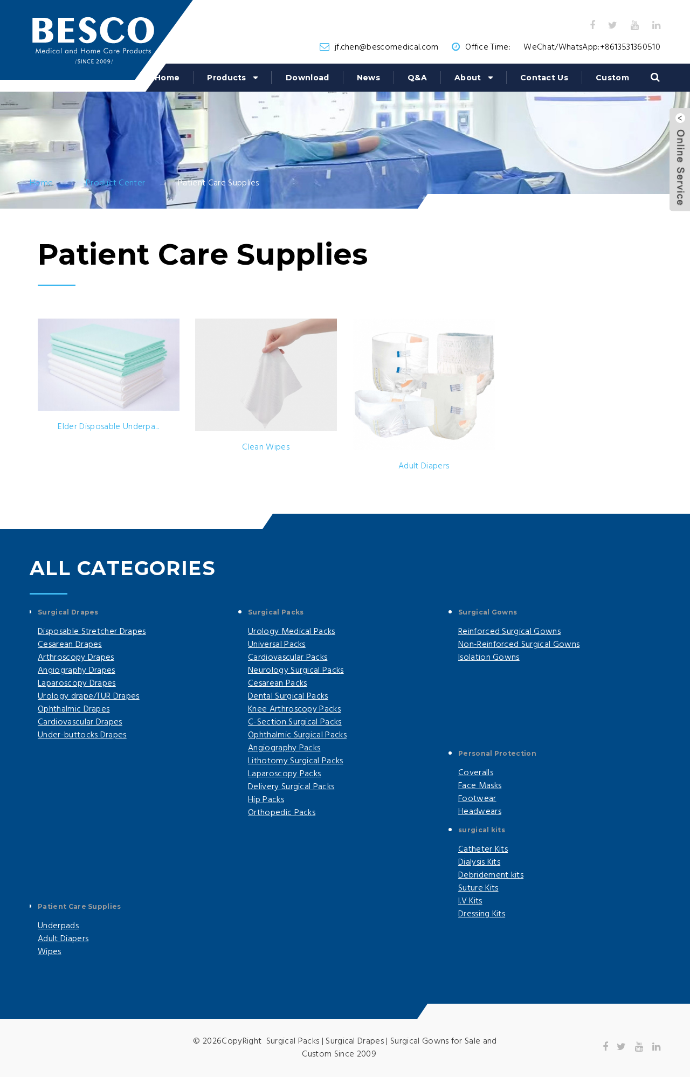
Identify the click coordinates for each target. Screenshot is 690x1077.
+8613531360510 (630, 47)
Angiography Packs (284, 748)
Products (226, 77)
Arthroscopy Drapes (76, 658)
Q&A (417, 77)
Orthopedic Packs (281, 813)
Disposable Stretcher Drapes (92, 632)
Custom (612, 77)
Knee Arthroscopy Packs (294, 709)
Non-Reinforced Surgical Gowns (518, 645)
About (467, 77)
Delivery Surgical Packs (291, 787)
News (368, 77)
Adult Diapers (423, 466)
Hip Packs (266, 800)
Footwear (477, 799)
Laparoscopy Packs (284, 774)
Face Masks (479, 786)
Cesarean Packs (277, 683)
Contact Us (544, 77)
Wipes (49, 952)
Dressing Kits (481, 914)
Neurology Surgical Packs (296, 671)
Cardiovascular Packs (287, 658)
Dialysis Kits (479, 862)
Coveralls (475, 773)
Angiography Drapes (76, 671)
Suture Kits (478, 888)
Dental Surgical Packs (288, 696)
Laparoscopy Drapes (77, 683)
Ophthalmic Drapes (73, 709)
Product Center (115, 183)
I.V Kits (470, 901)
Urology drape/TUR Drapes (89, 696)
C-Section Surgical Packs (295, 722)
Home (167, 77)
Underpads (58, 926)
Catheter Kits (483, 850)
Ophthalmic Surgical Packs (297, 735)
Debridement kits (490, 875)
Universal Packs (277, 645)
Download (307, 77)
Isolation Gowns (489, 658)
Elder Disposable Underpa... (108, 427)
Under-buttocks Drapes (82, 735)
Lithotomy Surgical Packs (295, 761)
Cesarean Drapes (70, 645)
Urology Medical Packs (291, 632)
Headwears (479, 812)
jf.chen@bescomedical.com (387, 47)
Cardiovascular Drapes (80, 722)
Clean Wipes (265, 447)
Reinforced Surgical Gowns (509, 632)
